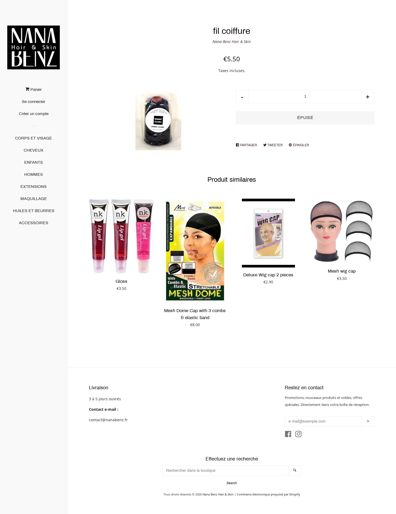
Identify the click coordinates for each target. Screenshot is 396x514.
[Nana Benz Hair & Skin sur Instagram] (298, 435)
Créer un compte (33, 114)
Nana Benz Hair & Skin (232, 41)
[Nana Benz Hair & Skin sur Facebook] (288, 435)
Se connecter (33, 101)
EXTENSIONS (33, 186)
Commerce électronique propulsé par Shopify (268, 494)
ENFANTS (33, 162)
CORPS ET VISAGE (33, 138)
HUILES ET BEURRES (33, 211)
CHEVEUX (33, 150)
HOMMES (33, 174)
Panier (35, 89)
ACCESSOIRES (33, 223)
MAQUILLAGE (33, 199)
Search (232, 483)
